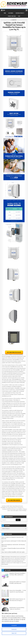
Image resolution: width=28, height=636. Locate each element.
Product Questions (12, 16)
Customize (14, 629)
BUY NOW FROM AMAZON (14, 500)
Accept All (14, 625)
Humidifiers (14, 19)
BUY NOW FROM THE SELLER (14, 352)
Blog (19, 16)
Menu (4, 10)
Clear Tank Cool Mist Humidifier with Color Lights (13, 552)
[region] (14, 623)
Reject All (14, 633)
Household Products (20, 13)
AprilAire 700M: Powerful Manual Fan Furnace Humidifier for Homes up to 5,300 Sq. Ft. (14, 26)
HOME (5, 13)
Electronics (10, 13)
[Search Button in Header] (27, 10)
